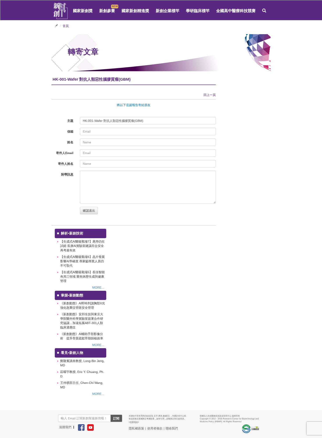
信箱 (70, 131)
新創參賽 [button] (107, 11)
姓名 (70, 142)
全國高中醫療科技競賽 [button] (236, 11)
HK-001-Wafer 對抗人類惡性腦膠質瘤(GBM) (113, 120)
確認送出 (89, 210)
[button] (264, 10)
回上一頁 (209, 95)
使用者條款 (155, 428)
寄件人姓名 (65, 163)
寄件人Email (64, 153)
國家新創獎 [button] (83, 11)
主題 (70, 120)
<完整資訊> (134, 422)
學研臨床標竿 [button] (198, 11)
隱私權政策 (136, 428)
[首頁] (61, 11)
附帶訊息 (67, 174)
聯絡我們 (172, 428)
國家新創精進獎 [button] (135, 11)
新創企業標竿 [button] (167, 11)
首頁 (66, 26)
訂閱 (116, 418)
